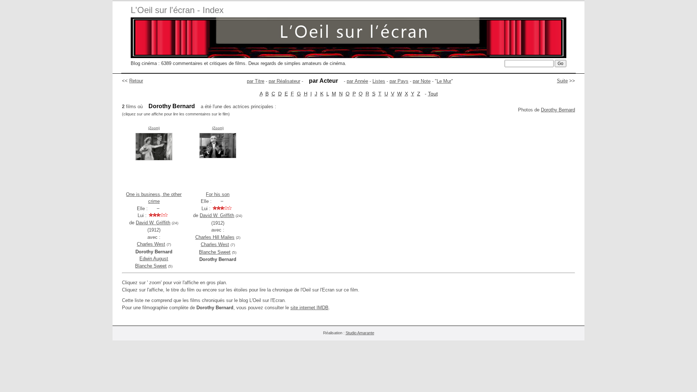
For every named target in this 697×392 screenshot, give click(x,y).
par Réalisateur (284, 81)
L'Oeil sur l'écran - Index (177, 10)
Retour (136, 80)
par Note (422, 81)
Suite (562, 80)
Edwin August (153, 258)
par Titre (255, 81)
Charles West (151, 244)
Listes (378, 81)
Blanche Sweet (151, 266)
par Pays (399, 81)
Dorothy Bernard (558, 110)
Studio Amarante (360, 333)
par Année (357, 81)
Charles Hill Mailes (215, 237)
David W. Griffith (153, 222)
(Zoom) (154, 128)
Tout (433, 94)
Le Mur (444, 81)
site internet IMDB (309, 307)
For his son (217, 194)
